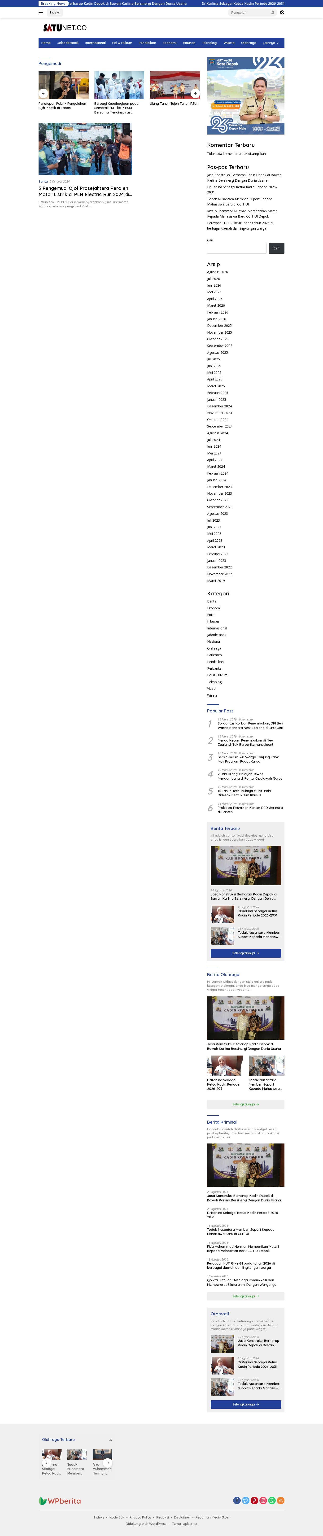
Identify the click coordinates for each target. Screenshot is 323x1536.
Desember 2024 (219, 406)
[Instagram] (263, 1501)
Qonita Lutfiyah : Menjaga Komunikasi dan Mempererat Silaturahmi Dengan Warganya (241, 1282)
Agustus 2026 (217, 272)
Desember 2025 (219, 325)
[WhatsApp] (272, 1501)
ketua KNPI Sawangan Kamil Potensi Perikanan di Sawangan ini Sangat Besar (175, 107)
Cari (210, 240)
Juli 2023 (213, 520)
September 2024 (219, 426)
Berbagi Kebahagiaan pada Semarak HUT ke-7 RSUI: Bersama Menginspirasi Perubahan (61, 107)
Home (46, 43)
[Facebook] (237, 1501)
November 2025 (219, 332)
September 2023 (219, 507)
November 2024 (219, 412)
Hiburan (189, 43)
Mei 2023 (214, 533)
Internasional (95, 43)
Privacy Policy (140, 1517)
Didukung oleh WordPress (146, 1524)
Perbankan (215, 668)
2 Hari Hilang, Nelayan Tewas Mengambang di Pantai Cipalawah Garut (250, 776)
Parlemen (214, 655)
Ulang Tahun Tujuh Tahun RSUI (118, 103)
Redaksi (162, 1517)
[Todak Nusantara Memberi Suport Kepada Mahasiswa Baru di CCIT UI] (222, 936)
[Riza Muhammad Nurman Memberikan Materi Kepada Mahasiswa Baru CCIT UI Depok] (77, 1454)
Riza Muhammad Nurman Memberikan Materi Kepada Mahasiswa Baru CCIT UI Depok (243, 1248)
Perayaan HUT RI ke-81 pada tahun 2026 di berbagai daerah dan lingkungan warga (241, 1265)
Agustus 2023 (217, 513)
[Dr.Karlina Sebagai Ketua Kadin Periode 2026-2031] (222, 914)
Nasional (214, 641)
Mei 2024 (214, 453)
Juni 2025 (214, 366)
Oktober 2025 (217, 339)
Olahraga (248, 43)
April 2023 (214, 540)
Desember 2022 (219, 567)
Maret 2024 (216, 466)
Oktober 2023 (217, 500)
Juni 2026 (214, 285)
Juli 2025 (213, 359)
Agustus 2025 (217, 352)
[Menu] (42, 13)
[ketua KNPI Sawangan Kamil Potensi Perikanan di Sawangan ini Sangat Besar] (175, 85)
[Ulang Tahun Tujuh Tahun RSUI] (119, 85)
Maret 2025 (216, 386)
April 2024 (214, 460)
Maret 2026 (216, 305)
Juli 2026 (213, 278)
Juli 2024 (213, 439)
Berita (43, 181)
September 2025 (219, 345)
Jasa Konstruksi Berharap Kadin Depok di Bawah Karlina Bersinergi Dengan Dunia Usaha (244, 896)
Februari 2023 (217, 554)
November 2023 (219, 493)
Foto (210, 614)
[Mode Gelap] (282, 13)
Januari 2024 (216, 480)
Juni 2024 (214, 446)
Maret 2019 (216, 580)
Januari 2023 (216, 560)
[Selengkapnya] (110, 1440)
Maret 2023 (216, 547)
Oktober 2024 (217, 419)
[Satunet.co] (64, 27)
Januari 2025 (216, 399)
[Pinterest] (254, 1501)
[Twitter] (245, 1501)
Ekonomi (169, 43)
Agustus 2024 (217, 433)
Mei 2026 (214, 292)
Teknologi (209, 43)
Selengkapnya (244, 953)
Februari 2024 (217, 473)
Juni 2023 (214, 527)
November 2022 (219, 574)
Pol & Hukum (122, 43)
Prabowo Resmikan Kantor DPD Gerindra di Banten (250, 810)
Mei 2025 (214, 372)
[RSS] (280, 1501)
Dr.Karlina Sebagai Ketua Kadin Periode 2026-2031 (202, 3)
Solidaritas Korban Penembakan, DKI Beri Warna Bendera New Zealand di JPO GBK (250, 725)
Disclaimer (182, 1517)
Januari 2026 (216, 319)
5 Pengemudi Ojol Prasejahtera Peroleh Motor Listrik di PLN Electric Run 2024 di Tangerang (84, 194)
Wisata (229, 43)
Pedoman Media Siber (213, 1517)
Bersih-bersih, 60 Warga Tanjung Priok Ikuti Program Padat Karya (248, 759)
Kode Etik (116, 1517)
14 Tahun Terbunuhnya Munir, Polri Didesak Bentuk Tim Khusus (244, 793)
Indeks (55, 12)
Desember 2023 (219, 486)
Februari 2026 (217, 312)
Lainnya (269, 43)
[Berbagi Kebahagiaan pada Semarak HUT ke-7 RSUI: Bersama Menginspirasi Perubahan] (64, 85)
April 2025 (214, 379)
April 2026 (214, 299)
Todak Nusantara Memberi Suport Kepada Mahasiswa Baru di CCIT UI (259, 934)
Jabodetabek (68, 43)
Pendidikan (147, 43)
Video (211, 688)
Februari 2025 (217, 392)
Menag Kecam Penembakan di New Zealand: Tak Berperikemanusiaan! (246, 742)
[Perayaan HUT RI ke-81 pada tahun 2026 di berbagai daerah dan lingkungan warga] (102, 1454)
